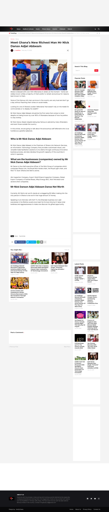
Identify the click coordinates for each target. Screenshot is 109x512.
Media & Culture (28, 29)
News (18, 29)
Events (55, 29)
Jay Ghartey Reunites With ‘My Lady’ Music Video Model (92, 346)
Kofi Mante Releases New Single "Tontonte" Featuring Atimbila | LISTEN (59, 268)
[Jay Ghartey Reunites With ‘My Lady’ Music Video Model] (93, 338)
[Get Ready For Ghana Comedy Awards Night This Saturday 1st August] (80, 315)
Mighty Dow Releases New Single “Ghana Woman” (91, 92)
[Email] (41, 242)
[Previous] (97, 33)
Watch (70, 29)
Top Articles (22, 236)
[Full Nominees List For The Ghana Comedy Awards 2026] (80, 338)
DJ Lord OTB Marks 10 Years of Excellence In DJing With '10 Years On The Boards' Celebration (80, 114)
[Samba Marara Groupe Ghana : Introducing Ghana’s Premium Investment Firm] (93, 290)
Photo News (46, 29)
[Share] (67, 50)
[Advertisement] (54, 13)
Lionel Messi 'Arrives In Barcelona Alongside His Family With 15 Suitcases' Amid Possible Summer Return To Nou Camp (53, 33)
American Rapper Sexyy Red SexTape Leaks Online (93, 112)
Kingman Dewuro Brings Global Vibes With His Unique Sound (92, 279)
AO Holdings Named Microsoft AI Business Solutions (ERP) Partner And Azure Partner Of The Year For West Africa (19, 269)
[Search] (98, 29)
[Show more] (45, 242)
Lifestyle (62, 29)
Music (38, 29)
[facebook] (87, 498)
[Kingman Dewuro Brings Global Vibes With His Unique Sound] (93, 270)
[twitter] (91, 498)
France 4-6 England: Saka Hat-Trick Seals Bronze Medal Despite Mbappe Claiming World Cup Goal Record (92, 324)
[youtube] (95, 498)
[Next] (99, 33)
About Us (78, 509)
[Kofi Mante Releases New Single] (93, 356)
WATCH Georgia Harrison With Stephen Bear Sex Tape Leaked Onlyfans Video (80, 93)
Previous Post (14, 346)
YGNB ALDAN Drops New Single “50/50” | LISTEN (92, 135)
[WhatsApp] (38, 242)
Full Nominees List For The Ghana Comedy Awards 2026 (79, 346)
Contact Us (97, 509)
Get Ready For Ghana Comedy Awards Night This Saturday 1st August (80, 323)
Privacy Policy (87, 509)
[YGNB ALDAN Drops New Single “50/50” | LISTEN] (80, 270)
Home (12, 39)
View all (67, 249)
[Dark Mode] (95, 29)
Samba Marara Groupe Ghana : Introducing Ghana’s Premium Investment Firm (92, 299)
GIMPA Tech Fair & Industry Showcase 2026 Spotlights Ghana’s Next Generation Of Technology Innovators (40, 268)
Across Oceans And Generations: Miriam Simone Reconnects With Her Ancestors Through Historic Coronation (19, 294)
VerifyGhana (19, 509)
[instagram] (98, 498)
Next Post (67, 346)
